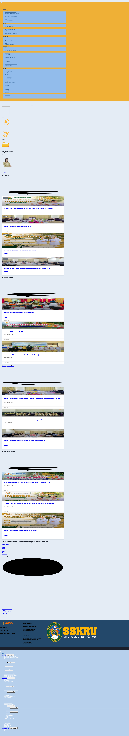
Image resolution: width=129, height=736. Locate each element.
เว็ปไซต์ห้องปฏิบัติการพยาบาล (9, 44)
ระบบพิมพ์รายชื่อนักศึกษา (8, 60)
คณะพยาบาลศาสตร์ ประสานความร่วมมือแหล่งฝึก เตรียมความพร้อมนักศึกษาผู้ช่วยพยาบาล (24, 355)
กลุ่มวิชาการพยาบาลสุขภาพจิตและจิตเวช (11, 33)
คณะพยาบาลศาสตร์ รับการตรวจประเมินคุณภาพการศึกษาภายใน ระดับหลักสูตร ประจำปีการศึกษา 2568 (27, 420)
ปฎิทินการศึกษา (7, 92)
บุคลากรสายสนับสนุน (9, 665)
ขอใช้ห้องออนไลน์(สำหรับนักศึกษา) (10, 82)
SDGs (6, 97)
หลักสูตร (3, 666)
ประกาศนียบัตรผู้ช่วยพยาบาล (9, 26)
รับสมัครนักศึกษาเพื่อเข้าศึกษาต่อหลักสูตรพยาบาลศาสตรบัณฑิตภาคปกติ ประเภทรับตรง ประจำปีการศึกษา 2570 (29, 208)
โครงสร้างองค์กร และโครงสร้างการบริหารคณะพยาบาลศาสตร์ (14, 14)
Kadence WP (36, 648)
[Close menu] (0, 651)
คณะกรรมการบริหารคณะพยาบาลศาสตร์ (11, 17)
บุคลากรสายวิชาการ (10, 20)
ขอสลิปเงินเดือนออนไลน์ (8, 65)
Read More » (6, 211)
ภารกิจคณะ (4, 686)
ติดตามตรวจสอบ (7, 95)
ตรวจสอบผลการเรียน (8, 88)
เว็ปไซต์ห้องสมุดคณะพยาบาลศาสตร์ (10, 41)
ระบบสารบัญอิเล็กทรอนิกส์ (9, 40)
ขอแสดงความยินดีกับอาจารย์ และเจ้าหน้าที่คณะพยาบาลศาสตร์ (18, 332)
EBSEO (6, 43)
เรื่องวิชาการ (9, 72)
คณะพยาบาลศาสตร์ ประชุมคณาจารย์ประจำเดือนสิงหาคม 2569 (18, 226)
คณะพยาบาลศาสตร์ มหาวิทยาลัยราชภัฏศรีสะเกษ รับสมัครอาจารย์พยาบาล (20, 251)
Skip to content (3, 1)
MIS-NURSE (7, 37)
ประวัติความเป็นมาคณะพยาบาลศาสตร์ (10, 12)
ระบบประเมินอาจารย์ (8, 54)
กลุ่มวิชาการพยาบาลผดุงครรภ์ (9, 34)
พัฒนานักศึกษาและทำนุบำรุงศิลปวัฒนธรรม (11, 50)
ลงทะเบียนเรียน (7, 89)
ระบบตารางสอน (7, 61)
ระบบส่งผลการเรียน (8, 58)
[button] (3, 106)
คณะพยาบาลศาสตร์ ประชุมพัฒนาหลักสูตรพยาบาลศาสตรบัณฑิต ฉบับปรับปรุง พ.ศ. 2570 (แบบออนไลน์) (27, 268)
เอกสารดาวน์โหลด (7, 53)
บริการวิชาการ (7, 48)
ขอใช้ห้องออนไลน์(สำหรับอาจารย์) (10, 57)
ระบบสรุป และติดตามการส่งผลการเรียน (11, 64)
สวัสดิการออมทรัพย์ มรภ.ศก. (9, 66)
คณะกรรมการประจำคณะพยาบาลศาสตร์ (11, 16)
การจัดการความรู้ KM (8, 39)
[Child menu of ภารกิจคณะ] (8, 46)
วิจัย (5, 47)
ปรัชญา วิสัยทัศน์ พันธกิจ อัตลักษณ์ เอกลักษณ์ (12, 13)
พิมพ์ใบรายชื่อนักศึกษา (8, 90)
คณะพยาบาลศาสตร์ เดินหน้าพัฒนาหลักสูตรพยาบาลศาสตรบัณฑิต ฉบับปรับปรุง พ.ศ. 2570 (24, 440)
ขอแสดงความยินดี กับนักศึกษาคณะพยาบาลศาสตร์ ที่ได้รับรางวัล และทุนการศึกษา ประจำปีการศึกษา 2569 (27, 482)
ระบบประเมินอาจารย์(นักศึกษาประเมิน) (10, 719)
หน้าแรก (4, 9)
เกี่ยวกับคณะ (4, 655)
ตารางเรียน (6, 86)
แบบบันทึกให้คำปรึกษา (10, 78)
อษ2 (7, 81)
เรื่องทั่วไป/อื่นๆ (9, 71)
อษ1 (7, 79)
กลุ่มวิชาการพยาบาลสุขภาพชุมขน (10, 30)
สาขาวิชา (3, 670)
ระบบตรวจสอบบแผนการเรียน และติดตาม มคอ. (12, 62)
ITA (5, 96)
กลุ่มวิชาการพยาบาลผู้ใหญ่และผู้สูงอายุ (10, 29)
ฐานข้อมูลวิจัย (7, 85)
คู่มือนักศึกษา (9, 75)
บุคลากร (5, 662)
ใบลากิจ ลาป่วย (9, 77)
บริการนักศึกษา (4, 706)
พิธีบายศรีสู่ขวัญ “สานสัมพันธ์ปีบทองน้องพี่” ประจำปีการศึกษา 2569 (19, 312)
